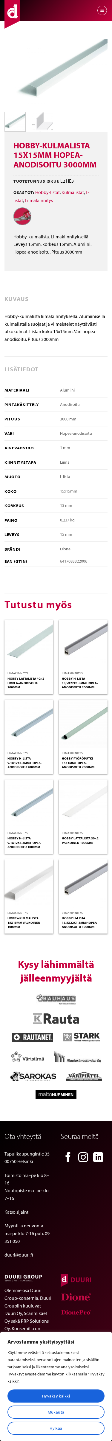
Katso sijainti (17, 1212)
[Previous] (14, 73)
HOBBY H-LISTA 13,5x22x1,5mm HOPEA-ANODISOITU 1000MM (80, 922)
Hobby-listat (47, 192)
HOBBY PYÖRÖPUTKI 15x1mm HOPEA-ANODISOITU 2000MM (78, 762)
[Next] (98, 73)
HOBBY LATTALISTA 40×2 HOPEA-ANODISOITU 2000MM (25, 682)
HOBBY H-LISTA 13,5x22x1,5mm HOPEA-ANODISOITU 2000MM (80, 682)
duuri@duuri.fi (18, 1255)
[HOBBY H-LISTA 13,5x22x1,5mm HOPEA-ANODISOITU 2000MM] (83, 644)
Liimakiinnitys (39, 200)
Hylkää (56, 1428)
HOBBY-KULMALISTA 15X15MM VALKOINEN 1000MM (23, 922)
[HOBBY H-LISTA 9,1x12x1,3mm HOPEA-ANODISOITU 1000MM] (28, 803)
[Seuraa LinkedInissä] (98, 1158)
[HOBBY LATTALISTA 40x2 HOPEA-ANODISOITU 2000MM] (28, 644)
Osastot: (23, 192)
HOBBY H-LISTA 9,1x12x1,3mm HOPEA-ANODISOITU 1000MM (24, 842)
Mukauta (56, 1412)
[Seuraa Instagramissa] (83, 1158)
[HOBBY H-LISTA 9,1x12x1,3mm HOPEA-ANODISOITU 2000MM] (28, 724)
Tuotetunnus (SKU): (36, 181)
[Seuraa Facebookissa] (68, 1158)
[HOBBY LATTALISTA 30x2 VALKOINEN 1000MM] (83, 803)
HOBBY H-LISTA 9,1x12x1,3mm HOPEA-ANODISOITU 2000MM (24, 762)
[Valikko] (102, 10)
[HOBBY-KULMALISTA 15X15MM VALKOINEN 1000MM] (28, 883)
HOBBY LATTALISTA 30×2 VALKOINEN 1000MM (80, 840)
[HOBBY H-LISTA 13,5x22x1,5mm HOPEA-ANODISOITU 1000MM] (83, 883)
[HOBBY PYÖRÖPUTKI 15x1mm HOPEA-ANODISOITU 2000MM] (83, 724)
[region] (56, 1386)
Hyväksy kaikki (56, 1396)
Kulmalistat (73, 192)
